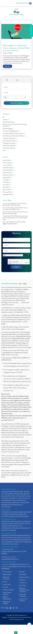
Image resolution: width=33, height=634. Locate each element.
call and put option (9, 148)
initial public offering (10, 146)
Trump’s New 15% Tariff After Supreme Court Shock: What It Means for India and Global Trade (15, 217)
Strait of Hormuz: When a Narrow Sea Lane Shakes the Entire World (15, 212)
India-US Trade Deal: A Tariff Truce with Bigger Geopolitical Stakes (14, 223)
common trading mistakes (11, 131)
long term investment (10, 138)
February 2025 (8, 192)
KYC (20, 284)
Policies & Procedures (6, 578)
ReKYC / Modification (7, 598)
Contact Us (23, 583)
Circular (5, 587)
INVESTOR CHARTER (8, 562)
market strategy (8, 128)
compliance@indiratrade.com (10, 551)
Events (5, 582)
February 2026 (8, 163)
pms (5, 150)
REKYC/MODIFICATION (22, 3)
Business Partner (25, 577)
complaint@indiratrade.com (10, 559)
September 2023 (8, 194)
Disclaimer (23, 585)
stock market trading (10, 141)
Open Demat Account (7, 593)
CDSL (24, 284)
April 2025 (7, 187)
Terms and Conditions (23, 595)
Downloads (23, 575)
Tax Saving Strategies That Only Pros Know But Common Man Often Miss (15, 204)
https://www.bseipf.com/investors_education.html (16, 416)
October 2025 (8, 172)
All (3, 117)
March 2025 (7, 190)
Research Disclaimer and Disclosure (24, 590)
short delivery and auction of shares (14, 136)
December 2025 (9, 168)
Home (16, 9)
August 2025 (8, 177)
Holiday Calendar (8, 590)
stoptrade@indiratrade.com (16, 566)
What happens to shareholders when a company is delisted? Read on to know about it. (16, 48)
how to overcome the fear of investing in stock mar (15, 125)
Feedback (22, 580)
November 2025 (9, 170)
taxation (6, 119)
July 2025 (7, 180)
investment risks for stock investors (14, 133)
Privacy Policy (7, 572)
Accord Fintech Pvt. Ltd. (16, 619)
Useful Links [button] (6, 585)
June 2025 (7, 182)
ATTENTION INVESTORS (9, 284)
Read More (7, 66)
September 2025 (9, 175)
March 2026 (7, 160)
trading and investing (10, 143)
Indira (15, 632)
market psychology (9, 122)
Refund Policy (7, 575)
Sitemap (22, 572)
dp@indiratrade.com (17, 475)
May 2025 (7, 185)
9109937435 (5, 569)
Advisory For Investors (23, 600)
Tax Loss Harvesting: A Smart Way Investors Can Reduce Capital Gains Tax (15, 208)
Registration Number (6, 603)
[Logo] (6, 3)
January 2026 (8, 165)
